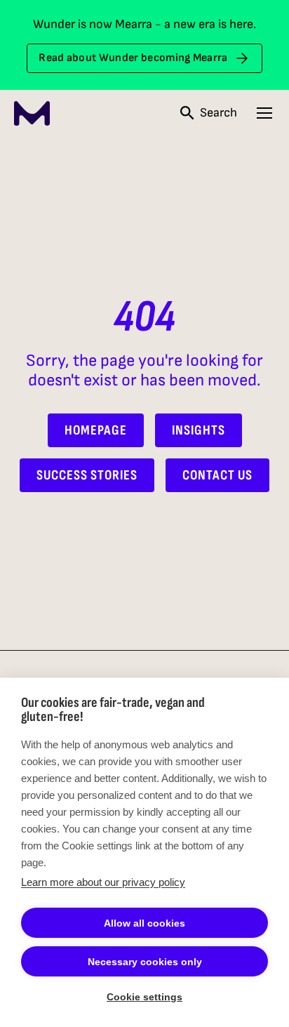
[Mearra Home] (32, 113)
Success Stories (86, 475)
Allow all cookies (144, 923)
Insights (198, 430)
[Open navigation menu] (264, 113)
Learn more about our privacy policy (103, 882)
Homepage (96, 430)
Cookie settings (144, 996)
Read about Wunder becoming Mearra (133, 58)
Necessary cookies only (145, 961)
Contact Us (217, 475)
